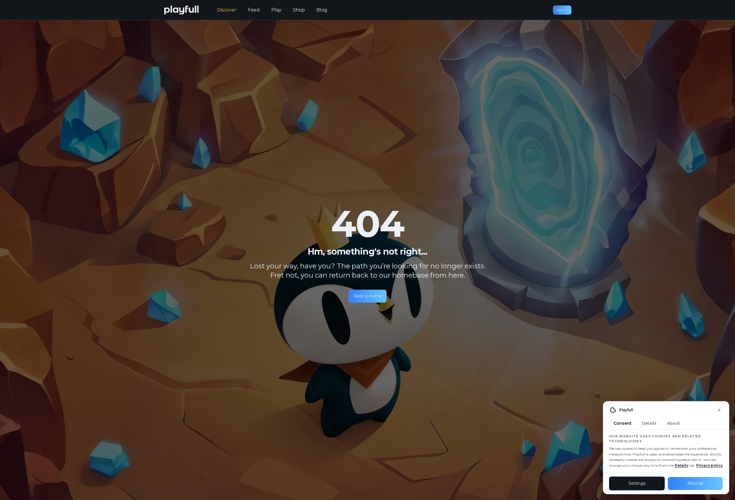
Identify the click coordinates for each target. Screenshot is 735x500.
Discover (227, 10)
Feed (254, 10)
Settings (636, 483)
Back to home (367, 296)
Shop (299, 10)
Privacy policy (709, 465)
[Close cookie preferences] (719, 410)
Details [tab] (649, 423)
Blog (321, 10)
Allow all (695, 483)
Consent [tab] (623, 423)
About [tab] (673, 423)
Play (276, 10)
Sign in (562, 10)
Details (681, 465)
